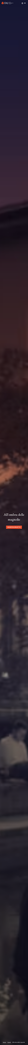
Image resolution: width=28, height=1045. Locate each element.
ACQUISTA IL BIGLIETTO (14, 527)
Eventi (9, 1042)
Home (4, 1042)
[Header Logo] (7, 3)
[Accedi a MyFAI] (22, 3)
